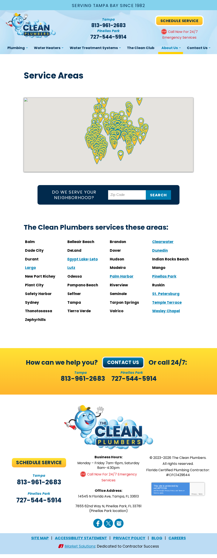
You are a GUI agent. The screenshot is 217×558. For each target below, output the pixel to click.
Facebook (97, 523)
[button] (129, 149)
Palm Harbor (122, 276)
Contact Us (123, 362)
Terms (201, 494)
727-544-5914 (108, 36)
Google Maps (119, 523)
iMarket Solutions (80, 546)
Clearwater (163, 241)
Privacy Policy (170, 490)
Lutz (71, 267)
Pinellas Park (164, 276)
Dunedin (160, 250)
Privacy (194, 494)
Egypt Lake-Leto (82, 259)
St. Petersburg (165, 293)
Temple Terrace (167, 302)
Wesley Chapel (166, 310)
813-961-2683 (108, 25)
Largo (30, 267)
